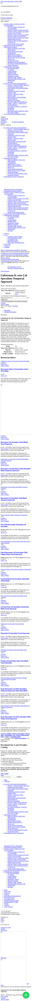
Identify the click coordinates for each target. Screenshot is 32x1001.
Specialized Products (13, 60)
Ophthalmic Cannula (13, 76)
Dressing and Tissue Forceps (15, 86)
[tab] (7, 310)
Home (2, 250)
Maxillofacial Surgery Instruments (13, 45)
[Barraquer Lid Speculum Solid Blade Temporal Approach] (16, 488)
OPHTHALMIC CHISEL (15, 77)
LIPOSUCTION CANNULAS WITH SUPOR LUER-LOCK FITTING (18, 35)
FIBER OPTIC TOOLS (14, 54)
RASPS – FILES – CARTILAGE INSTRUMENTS (17, 104)
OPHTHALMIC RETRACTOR (16, 79)
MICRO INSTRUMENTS (15, 56)
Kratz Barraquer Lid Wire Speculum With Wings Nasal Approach (16, 717)
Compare (6, 905)
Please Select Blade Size (8, 290)
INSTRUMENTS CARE (14, 238)
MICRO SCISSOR (13, 74)
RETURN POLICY (13, 241)
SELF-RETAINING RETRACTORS (18, 111)
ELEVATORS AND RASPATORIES (18, 88)
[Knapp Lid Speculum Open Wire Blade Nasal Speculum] (16, 651)
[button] (14, 301)
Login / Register (8, 907)
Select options (4, 996)
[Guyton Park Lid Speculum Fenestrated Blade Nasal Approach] (16, 597)
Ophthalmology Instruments (11, 67)
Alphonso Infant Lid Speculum (9, 261)
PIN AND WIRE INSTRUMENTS (17, 102)
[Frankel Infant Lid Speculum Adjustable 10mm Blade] (16, 569)
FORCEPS (11, 89)
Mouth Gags (11, 59)
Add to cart (4, 299)
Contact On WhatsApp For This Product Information (14, 301)
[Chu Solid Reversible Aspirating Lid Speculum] (14, 515)
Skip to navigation (6, 1)
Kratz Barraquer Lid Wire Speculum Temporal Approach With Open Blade (14, 689)
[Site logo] (6, 18)
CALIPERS (11, 70)
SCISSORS (11, 109)
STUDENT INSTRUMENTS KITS (17, 63)
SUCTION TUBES (13, 112)
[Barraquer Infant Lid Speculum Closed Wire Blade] (15, 361)
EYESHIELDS (12, 53)
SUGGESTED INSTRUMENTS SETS (15, 114)
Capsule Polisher (12, 71)
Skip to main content (16, 1)
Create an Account (6, 927)
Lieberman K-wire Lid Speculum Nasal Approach (14, 254)
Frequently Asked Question (15, 236)
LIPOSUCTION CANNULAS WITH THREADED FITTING (18, 38)
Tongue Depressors (13, 65)
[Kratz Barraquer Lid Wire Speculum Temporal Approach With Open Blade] (16, 679)
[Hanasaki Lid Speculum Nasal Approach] (12, 624)
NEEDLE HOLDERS (14, 100)
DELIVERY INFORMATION (16, 242)
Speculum (10, 82)
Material (7, 293)
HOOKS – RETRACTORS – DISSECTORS (16, 95)
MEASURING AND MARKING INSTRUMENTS (17, 98)
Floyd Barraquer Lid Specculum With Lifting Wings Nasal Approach (14, 553)
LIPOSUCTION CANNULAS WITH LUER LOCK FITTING (18, 32)
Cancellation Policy (13, 239)
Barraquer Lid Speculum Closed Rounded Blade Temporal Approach (15, 469)
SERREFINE (11, 80)
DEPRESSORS (12, 73)
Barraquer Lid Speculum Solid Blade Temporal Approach (14, 499)
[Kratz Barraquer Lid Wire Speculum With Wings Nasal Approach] (16, 707)
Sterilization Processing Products (16, 62)
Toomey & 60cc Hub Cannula (16, 44)
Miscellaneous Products (10, 47)
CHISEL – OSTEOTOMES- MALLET (18, 85)
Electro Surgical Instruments (15, 51)
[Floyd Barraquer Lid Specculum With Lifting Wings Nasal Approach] (16, 543)
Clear (16, 294)
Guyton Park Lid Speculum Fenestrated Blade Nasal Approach (15, 608)
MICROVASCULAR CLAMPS (16, 57)
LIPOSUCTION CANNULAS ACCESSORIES (16, 27)
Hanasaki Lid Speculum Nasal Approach (15, 633)
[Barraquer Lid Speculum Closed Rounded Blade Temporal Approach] (16, 460)
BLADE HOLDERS (13, 68)
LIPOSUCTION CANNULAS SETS (18, 30)
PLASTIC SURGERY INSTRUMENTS (15, 83)
